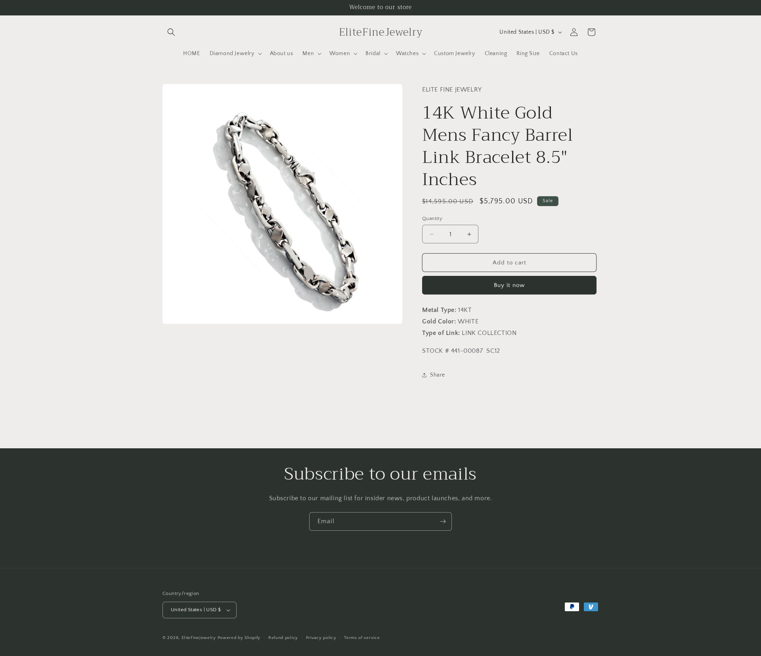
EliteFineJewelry (199, 637)
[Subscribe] (442, 521)
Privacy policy (321, 637)
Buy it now (509, 285)
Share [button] (437, 375)
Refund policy (283, 637)
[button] (171, 32)
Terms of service (362, 637)
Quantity (432, 218)
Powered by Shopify (239, 637)
